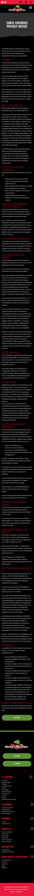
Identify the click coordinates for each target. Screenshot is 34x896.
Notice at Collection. (7, 841)
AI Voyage (4, 780)
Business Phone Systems (8, 811)
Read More (17, 718)
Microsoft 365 (5, 789)
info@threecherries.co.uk (8, 851)
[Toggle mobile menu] (30, 7)
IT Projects (4, 784)
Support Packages (6, 782)
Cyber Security (5, 793)
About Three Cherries (7, 832)
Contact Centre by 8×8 (7, 807)
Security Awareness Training (9, 799)
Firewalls (4, 795)
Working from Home (7, 786)
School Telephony (6, 813)
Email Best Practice (6, 791)
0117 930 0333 (5, 850)
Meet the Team (5, 834)
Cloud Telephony (6, 809)
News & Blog (5, 835)
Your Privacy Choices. (7, 839)
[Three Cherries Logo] (16, 740)
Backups (4, 797)
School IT (4, 788)
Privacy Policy (5, 837)
